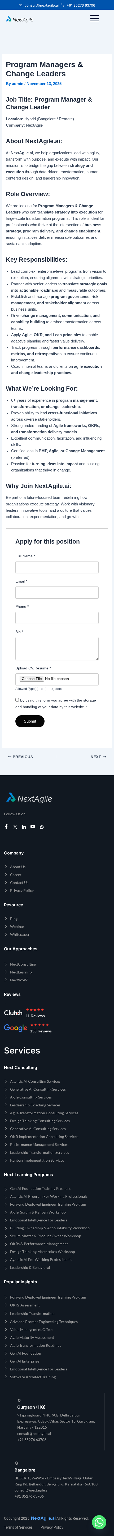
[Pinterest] (42, 827)
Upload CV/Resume (33, 668)
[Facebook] (7, 827)
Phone (22, 606)
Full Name (25, 556)
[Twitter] (16, 827)
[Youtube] (33, 827)
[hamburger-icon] (94, 18)
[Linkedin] (25, 827)
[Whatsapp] (99, 1522)
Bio (19, 632)
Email (21, 581)
